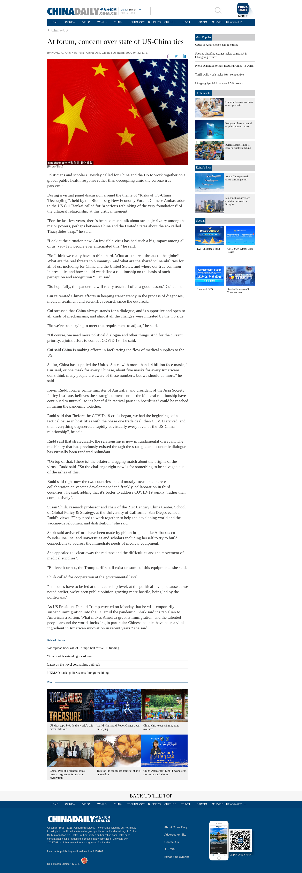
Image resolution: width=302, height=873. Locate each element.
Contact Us (171, 842)
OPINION (70, 22)
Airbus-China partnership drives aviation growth (237, 178)
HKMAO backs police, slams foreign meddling (78, 672)
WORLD (102, 22)
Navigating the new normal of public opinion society (238, 125)
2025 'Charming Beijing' (208, 248)
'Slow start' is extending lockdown (69, 656)
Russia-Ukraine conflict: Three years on (239, 291)
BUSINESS (154, 22)
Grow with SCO (205, 289)
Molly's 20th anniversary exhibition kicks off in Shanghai (237, 201)
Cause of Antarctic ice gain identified (216, 44)
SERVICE (217, 22)
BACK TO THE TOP (151, 796)
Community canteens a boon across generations (239, 104)
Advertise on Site (175, 834)
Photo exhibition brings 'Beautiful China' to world (224, 65)
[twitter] (184, 57)
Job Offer (170, 849)
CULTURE (170, 22)
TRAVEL (186, 22)
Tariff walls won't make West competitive (219, 74)
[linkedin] (176, 57)
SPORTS (202, 22)
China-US (59, 30)
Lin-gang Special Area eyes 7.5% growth (219, 83)
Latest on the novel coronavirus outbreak (73, 664)
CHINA (118, 22)
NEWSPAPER (233, 22)
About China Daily (176, 827)
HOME (54, 22)
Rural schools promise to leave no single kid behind (238, 146)
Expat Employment (176, 856)
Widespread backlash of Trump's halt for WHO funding (83, 648)
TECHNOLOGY (136, 22)
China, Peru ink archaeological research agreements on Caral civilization (67, 774)
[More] (168, 58)
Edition (128, 9)
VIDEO (86, 22)
